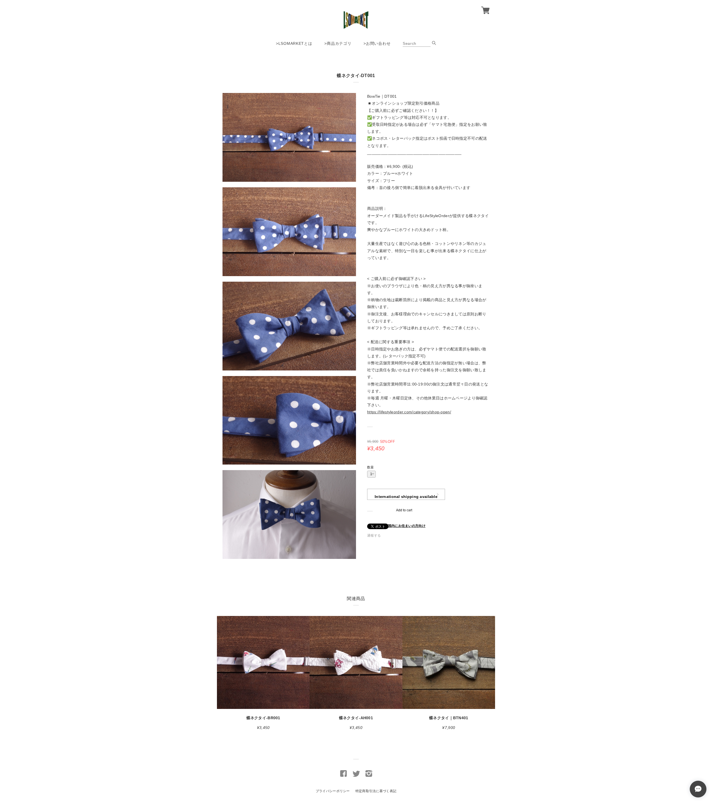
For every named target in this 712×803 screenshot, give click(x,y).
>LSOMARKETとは (294, 43)
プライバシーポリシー (333, 791)
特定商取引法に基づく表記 (375, 791)
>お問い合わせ (377, 43)
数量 (370, 467)
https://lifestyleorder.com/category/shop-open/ (409, 412)
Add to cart (404, 510)
